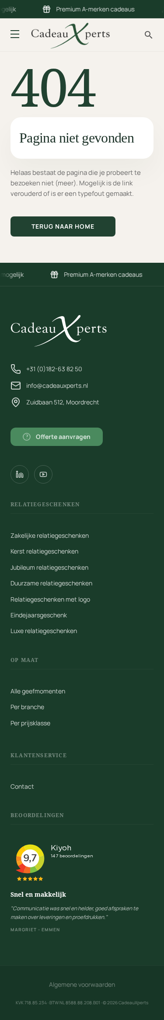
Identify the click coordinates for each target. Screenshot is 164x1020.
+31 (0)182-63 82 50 (54, 369)
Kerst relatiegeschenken (44, 551)
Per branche (27, 707)
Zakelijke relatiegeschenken (49, 535)
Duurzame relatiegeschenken (51, 583)
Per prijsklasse (30, 723)
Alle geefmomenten (37, 691)
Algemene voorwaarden (82, 984)
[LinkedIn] (19, 474)
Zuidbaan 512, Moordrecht (62, 402)
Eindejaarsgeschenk (38, 615)
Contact (22, 786)
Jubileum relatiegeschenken (49, 567)
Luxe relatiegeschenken (43, 631)
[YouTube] (43, 474)
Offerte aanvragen (58, 436)
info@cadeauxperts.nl (57, 385)
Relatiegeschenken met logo (50, 599)
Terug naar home (62, 226)
